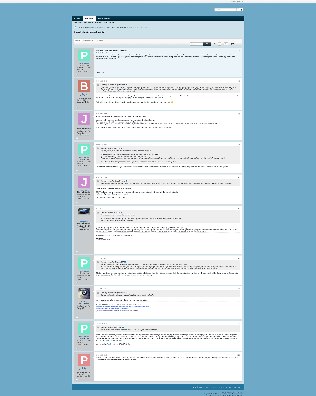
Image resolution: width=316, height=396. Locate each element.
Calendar (98, 22)
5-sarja (108, 27)
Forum (80, 27)
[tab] (77, 40)
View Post (126, 84)
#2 (239, 81)
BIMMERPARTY (104, 19)
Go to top (238, 387)
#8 (239, 289)
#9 (239, 324)
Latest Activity (88, 40)
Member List (88, 22)
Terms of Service (225, 387)
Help (194, 387)
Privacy (213, 387)
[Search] (241, 9)
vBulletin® (232, 392)
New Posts (78, 22)
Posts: (79, 70)
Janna (109, 198)
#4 (239, 144)
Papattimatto (111, 344)
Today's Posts (109, 22)
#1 (239, 50)
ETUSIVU (77, 19)
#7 (239, 258)
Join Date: (80, 68)
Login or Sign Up (235, 2)
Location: (80, 71)
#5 (239, 177)
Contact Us (203, 387)
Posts (77, 40)
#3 (239, 114)
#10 (238, 355)
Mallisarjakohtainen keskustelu (94, 27)
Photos (100, 40)
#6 (239, 209)
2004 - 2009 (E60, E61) (119, 27)
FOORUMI (89, 19)
